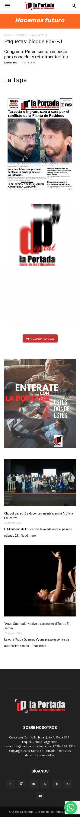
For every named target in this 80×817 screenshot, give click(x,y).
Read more (28, 536)
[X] (45, 784)
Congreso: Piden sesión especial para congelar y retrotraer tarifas (36, 54)
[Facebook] (10, 784)
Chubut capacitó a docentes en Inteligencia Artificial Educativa (39, 516)
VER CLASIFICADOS (40, 338)
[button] (7, 5)
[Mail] (33, 784)
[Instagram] (21, 784)
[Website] (56, 784)
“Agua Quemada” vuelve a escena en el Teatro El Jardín (36, 626)
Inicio (7, 35)
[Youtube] (40, 796)
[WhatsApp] (68, 784)
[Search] (74, 5)
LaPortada (10, 62)
